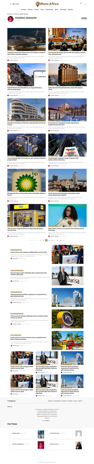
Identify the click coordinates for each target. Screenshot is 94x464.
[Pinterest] (17, 4)
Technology (14, 313)
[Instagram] (15, 4)
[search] (82, 4)
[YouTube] (14, 4)
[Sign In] (8, 4)
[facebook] (50, 421)
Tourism (14, 50)
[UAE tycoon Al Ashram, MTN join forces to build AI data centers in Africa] (68, 318)
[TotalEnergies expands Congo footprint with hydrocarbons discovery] (67, 145)
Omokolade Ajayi (54, 433)
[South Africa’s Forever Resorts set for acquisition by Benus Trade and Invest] (68, 340)
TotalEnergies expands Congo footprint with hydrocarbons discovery (63, 159)
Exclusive (51, 226)
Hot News (15, 85)
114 (57, 240)
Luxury (50, 85)
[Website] (19, 21)
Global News (51, 50)
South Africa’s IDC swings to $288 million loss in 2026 (29, 252)
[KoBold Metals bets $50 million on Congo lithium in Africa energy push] (26, 74)
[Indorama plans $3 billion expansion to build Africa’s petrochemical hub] (68, 297)
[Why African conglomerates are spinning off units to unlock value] (26, 215)
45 (40, 240)
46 (43, 240)
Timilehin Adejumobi (13, 60)
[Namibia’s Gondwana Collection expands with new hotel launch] (26, 109)
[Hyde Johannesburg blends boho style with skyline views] (67, 74)
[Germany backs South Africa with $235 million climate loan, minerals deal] (67, 39)
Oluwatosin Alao (15, 345)
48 (49, 240)
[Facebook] (10, 4)
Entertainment (57, 401)
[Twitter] (12, 4)
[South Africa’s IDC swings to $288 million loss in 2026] (68, 254)
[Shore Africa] (47, 4)
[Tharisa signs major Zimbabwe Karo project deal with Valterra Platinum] (68, 275)
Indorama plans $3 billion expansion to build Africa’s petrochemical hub (70, 368)
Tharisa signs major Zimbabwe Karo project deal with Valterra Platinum (46, 368)
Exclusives (64, 401)
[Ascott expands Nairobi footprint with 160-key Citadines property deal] (26, 145)
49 (52, 240)
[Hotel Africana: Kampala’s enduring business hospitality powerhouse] (67, 109)
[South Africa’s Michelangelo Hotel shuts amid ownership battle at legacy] (67, 180)
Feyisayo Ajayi (15, 258)
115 (60, 240)
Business (10, 50)
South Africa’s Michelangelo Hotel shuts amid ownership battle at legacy (64, 194)
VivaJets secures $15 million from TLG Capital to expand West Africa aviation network (26, 53)
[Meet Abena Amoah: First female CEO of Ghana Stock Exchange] (67, 215)
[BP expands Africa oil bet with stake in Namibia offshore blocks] (26, 180)
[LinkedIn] (18, 4)
